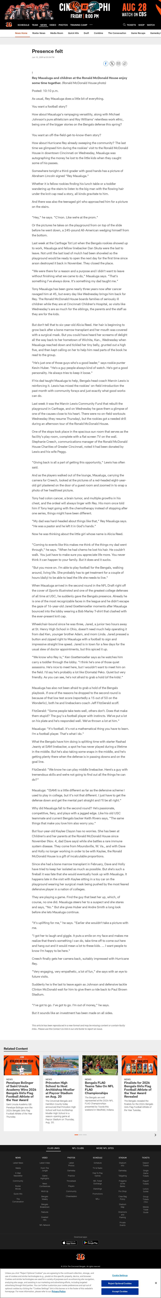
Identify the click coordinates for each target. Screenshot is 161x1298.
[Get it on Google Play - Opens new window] (90, 1244)
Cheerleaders (71, 1196)
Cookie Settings (120, 1275)
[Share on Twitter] (112, 65)
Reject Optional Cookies (120, 1283)
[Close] (156, 1283)
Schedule (98, 1163)
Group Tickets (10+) (146, 1199)
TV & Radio (97, 1168)
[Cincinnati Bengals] (80, 1257)
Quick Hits (18, 1194)
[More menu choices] (91, 24)
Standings (97, 1189)
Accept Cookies (120, 1291)
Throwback (71, 1181)
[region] (80, 1283)
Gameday (71, 1170)
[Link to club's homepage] (9, 24)
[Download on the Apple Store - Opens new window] (69, 1243)
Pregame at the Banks (122, 1183)
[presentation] (156, 1135)
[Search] (124, 24)
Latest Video (45, 1163)
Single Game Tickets (146, 1173)
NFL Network (44, 1225)
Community (18, 1181)
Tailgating (123, 1176)
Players (71, 1186)
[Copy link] (124, 63)
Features (44, 1212)
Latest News (18, 1163)
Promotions (98, 1194)
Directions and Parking (122, 1214)
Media (18, 1168)
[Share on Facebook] (105, 65)
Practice (71, 1176)
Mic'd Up (44, 1191)
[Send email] (118, 65)
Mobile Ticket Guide (146, 1209)
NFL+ (98, 1199)
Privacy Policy (59, 1291)
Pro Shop (123, 1191)
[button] (76, 1135)
